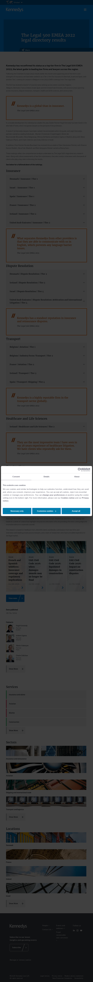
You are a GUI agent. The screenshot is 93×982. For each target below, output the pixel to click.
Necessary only (17, 511)
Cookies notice (68, 498)
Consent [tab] (16, 477)
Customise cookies (45, 511)
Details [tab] (47, 477)
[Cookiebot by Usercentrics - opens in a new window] (79, 469)
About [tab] (77, 477)
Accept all (76, 511)
